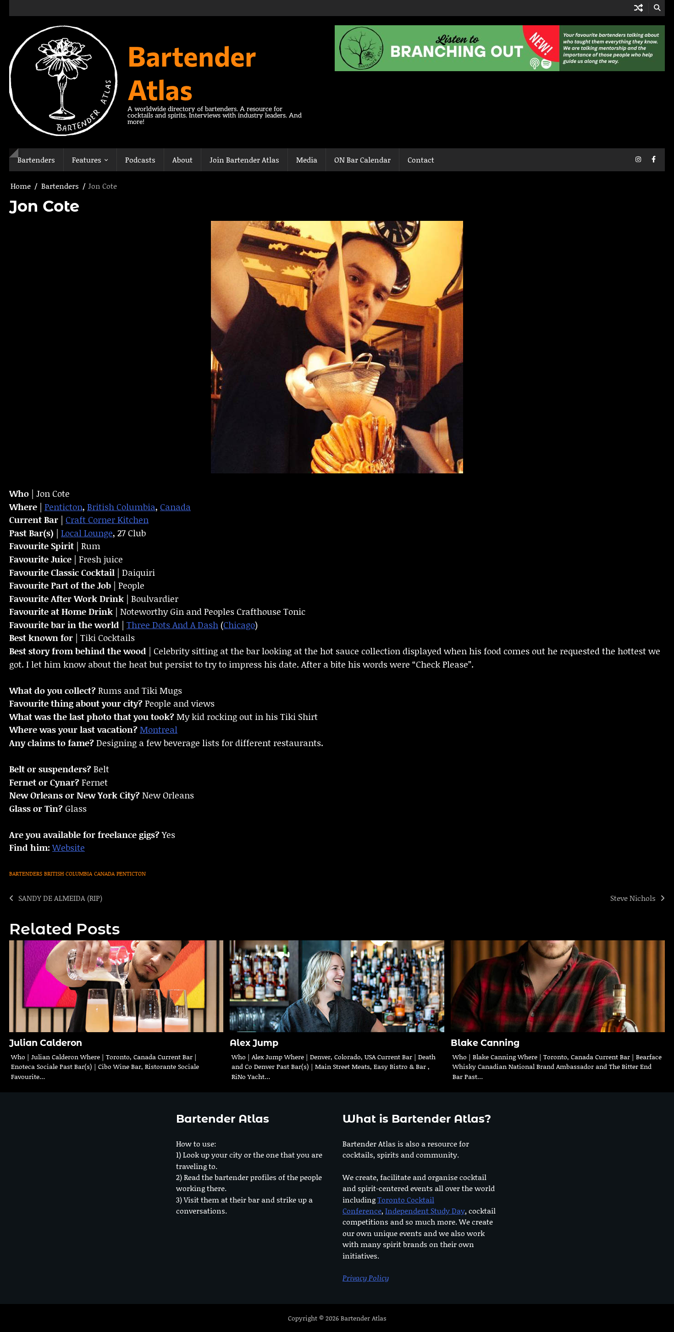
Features (86, 159)
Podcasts (140, 159)
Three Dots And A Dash (172, 624)
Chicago (239, 624)
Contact (421, 159)
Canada (175, 506)
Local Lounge (87, 533)
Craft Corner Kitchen (107, 519)
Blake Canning (485, 1043)
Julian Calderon (45, 1043)
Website (68, 847)
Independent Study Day (425, 1210)
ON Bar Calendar (362, 159)
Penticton (63, 506)
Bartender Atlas (191, 72)
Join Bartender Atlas (244, 159)
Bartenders (36, 159)
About (182, 159)
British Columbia (121, 506)
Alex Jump (254, 1043)
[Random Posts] (638, 8)
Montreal (158, 729)
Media (306, 159)
